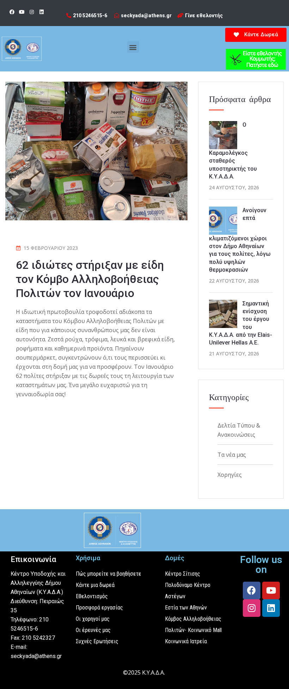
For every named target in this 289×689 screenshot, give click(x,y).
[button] (133, 47)
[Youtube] (22, 12)
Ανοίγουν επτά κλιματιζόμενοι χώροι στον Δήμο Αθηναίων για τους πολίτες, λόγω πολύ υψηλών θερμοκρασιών (240, 240)
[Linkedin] (42, 12)
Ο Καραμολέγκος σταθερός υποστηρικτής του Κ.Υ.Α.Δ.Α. (233, 150)
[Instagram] (32, 12)
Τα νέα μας (231, 455)
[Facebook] (12, 12)
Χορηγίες (229, 475)
